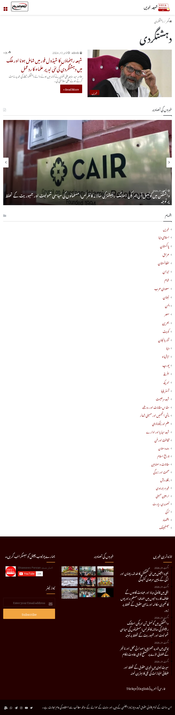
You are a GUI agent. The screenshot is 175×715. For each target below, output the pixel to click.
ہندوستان (163, 448)
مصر (167, 313)
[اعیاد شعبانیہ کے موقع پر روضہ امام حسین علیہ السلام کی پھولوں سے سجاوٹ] (105, 581)
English (143, 688)
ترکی (167, 511)
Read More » (71, 88)
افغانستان (163, 262)
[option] (87, 162)
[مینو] (5, 9)
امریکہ (166, 381)
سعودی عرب (161, 288)
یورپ (165, 364)
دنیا (167, 348)
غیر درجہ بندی (162, 487)
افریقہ (166, 373)
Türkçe (131, 688)
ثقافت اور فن (162, 440)
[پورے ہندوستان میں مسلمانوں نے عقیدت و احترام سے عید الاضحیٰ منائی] (87, 592)
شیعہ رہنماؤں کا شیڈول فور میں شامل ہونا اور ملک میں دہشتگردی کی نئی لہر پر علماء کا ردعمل (44, 64)
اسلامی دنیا (163, 237)
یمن (167, 305)
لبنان (166, 296)
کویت (166, 330)
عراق (166, 254)
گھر (167, 20)
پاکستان (164, 245)
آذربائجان (163, 339)
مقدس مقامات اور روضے (155, 407)
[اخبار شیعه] (151, 7)
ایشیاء (165, 356)
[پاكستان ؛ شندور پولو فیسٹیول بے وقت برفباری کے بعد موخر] (69, 581)
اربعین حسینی (162, 495)
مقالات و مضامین (160, 464)
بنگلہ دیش (164, 479)
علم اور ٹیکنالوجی (160, 423)
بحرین (165, 322)
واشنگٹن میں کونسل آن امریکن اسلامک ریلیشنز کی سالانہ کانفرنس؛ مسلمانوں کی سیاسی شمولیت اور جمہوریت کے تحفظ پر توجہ (87, 197)
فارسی (162, 688)
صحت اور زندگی (161, 471)
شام (166, 279)
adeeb (75, 52)
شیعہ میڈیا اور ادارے (157, 431)
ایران (166, 271)
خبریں (166, 229)
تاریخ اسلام (163, 455)
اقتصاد (166, 519)
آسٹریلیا (165, 390)
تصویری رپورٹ (161, 503)
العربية (153, 688)
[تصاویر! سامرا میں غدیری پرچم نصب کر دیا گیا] (105, 592)
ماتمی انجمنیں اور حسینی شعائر (154, 415)
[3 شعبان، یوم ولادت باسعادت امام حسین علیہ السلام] (69, 570)
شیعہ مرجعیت (162, 398)
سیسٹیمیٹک (164, 527)
